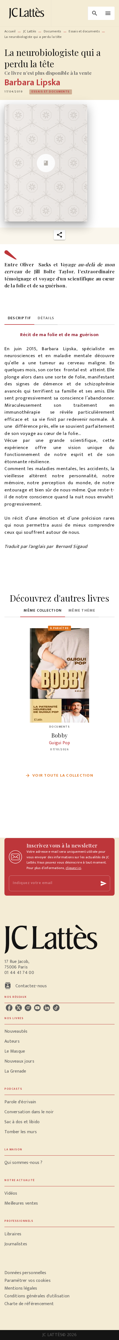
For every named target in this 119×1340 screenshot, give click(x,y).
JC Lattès (29, 31)
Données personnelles (25, 1273)
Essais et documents (84, 31)
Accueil (9, 31)
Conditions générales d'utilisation (36, 1296)
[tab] (19, 318)
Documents (52, 31)
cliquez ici (73, 868)
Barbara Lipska (32, 82)
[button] (50, 91)
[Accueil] (27, 13)
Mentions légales (20, 1288)
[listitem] (9, 1007)
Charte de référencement (29, 1304)
